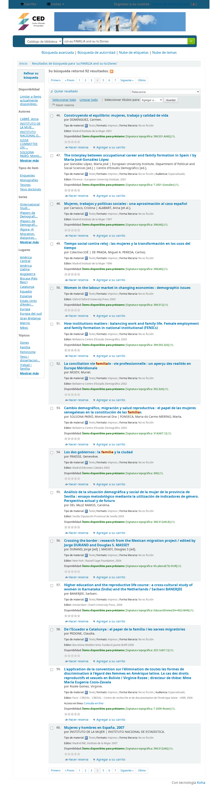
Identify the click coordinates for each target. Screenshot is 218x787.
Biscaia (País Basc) (28, 280)
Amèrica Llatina (26, 268)
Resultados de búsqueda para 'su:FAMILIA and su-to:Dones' (74, 63)
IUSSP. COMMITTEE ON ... (29, 144)
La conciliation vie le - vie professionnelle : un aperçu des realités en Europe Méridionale (127, 365)
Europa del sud (31, 314)
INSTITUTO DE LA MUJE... (30, 126)
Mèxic (24, 328)
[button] (28, 4)
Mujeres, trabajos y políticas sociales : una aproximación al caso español (125, 203)
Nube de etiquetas (134, 52)
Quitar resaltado (66, 91)
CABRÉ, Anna (29, 119)
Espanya (26, 296)
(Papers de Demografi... (29, 215)
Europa (25, 309)
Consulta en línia (93, 703)
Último (142, 80)
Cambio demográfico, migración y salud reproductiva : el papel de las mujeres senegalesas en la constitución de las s (130, 410)
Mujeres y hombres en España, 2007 (94, 727)
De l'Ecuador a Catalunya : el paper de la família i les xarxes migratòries (124, 629)
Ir (191, 41)
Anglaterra (27, 274)
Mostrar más (29, 160)
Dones (24, 343)
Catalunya (27, 287)
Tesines (25, 185)
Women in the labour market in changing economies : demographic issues (127, 287)
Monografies (29, 180)
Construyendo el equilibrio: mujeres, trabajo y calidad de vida (116, 115)
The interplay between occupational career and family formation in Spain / (130, 157)
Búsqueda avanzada (58, 52)
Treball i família (26, 367)
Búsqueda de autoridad (96, 52)
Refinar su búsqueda (31, 75)
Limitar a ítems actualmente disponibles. (30, 100)
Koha (201, 782)
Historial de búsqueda (171, 4)
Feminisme (28, 352)
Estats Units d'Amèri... (28, 303)
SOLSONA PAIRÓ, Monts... (31, 154)
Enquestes (27, 175)
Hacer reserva (78, 147)
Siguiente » (126, 80)
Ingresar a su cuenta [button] (131, 4)
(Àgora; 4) (27, 229)
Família (25, 347)
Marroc (25, 323)
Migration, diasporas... (28, 236)
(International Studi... (30, 206)
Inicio (23, 63)
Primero (55, 80)
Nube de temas (164, 52)
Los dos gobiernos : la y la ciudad (98, 452)
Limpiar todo (89, 100)
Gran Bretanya (30, 318)
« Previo (69, 80)
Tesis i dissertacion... (30, 359)
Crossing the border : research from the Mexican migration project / (129, 542)
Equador (26, 291)
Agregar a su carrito (110, 147)
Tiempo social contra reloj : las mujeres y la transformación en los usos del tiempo (127, 245)
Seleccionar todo (64, 100)
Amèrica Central (26, 259)
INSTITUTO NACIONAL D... (30, 134)
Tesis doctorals (30, 189)
